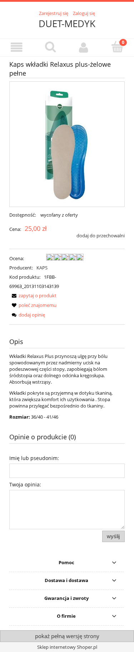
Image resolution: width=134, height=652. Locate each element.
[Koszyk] (117, 47)
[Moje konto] (84, 47)
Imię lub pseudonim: (34, 458)
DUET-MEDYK (67, 23)
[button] (17, 47)
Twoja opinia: (25, 484)
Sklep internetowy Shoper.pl (67, 647)
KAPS (42, 267)
